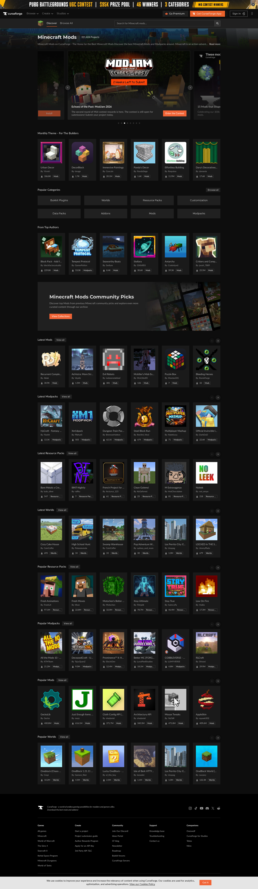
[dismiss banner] (253, 4)
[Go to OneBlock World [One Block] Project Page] (206, 763)
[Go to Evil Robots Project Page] (113, 366)
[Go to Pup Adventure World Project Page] (144, 537)
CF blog (115, 841)
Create (46, 13)
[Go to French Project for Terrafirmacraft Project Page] (113, 480)
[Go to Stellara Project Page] (144, 254)
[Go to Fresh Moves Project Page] (82, 593)
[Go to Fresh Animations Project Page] (51, 593)
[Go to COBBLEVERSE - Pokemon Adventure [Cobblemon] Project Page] (175, 650)
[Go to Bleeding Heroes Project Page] (206, 366)
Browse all (213, 190)
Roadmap (116, 851)
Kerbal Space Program (48, 856)
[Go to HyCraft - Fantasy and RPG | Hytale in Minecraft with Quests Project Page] (51, 423)
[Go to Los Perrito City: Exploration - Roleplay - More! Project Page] (175, 537)
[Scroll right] (218, 340)
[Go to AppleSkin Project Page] (206, 707)
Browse (31, 13)
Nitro (189, 846)
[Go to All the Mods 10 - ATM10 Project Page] (51, 650)
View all (60, 340)
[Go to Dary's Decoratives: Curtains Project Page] (206, 160)
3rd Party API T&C (83, 851)
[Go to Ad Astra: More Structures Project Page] (82, 366)
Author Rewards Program (86, 841)
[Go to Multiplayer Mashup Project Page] (175, 423)
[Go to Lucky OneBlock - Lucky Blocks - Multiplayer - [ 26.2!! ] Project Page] (113, 763)
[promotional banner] (129, 4)
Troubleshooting (156, 836)
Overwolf (191, 831)
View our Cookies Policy (142, 884)
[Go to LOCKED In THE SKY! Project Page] (206, 537)
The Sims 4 (43, 846)
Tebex (189, 841)
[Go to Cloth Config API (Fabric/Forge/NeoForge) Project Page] (113, 707)
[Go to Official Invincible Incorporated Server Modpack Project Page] (206, 423)
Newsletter (117, 846)
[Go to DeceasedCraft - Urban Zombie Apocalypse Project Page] (82, 650)
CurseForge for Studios (197, 836)
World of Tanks (45, 866)
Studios (61, 13)
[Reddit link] (218, 808)
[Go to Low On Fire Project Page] (206, 593)
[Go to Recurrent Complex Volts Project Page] (51, 366)
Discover (52, 23)
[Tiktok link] (196, 808)
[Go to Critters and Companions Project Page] (206, 254)
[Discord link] (207, 808)
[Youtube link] (201, 808)
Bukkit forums (118, 856)
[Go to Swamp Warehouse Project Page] (113, 537)
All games (42, 831)
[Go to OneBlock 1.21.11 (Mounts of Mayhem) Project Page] (82, 763)
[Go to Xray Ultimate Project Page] (144, 593)
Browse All (66, 23)
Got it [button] (205, 882)
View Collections (61, 316)
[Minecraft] (41, 23)
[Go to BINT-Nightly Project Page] (82, 480)
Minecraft (42, 836)
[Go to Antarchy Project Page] (175, 254)
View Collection (167, 113)
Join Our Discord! (120, 831)
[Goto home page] (13, 13)
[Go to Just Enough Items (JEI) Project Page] (82, 707)
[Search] (218, 23)
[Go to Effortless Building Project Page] (175, 160)
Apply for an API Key (84, 846)
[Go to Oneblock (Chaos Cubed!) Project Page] (51, 763)
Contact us (154, 841)
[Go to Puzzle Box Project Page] (175, 366)
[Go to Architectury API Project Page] (144, 707)
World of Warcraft (46, 841)
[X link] (213, 808)
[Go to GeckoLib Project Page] (51, 707)
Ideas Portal (117, 836)
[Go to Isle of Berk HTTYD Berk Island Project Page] (144, 763)
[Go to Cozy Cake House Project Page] (51, 537)
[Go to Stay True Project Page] (175, 593)
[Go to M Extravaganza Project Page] (175, 480)
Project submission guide (86, 836)
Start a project (81, 831)
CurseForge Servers (121, 861)
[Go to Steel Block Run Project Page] (144, 423)
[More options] (252, 14)
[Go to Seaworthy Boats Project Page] (113, 254)
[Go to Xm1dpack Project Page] (82, 423)
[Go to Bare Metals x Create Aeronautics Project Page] (51, 480)
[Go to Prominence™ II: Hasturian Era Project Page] (113, 650)
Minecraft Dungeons (47, 861)
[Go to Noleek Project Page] (206, 480)
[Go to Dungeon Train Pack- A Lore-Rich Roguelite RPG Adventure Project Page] (113, 423)
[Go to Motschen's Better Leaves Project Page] (113, 593)
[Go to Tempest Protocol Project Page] (82, 254)
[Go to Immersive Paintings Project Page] (113, 160)
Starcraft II (42, 851)
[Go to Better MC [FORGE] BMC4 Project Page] (144, 650)
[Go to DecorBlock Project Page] (82, 160)
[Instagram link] (190, 808)
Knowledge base (156, 831)
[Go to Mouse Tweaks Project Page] (175, 707)
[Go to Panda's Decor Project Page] (144, 160)
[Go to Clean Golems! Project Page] (144, 480)
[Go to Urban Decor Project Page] (51, 160)
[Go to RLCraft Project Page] (206, 650)
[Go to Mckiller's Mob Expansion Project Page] (144, 366)
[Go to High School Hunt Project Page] (82, 537)
